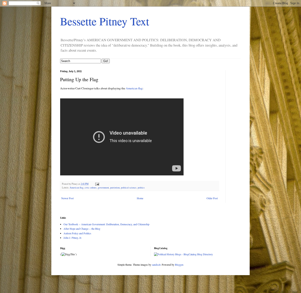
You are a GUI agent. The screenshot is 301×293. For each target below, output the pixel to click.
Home (140, 198)
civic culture (91, 187)
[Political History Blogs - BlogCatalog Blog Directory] (183, 254)
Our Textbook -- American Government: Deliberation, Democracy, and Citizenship (106, 224)
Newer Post (67, 198)
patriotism (115, 187)
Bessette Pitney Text (104, 21)
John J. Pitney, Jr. (72, 237)
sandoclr (156, 264)
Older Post (212, 198)
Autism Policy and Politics (77, 233)
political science (128, 187)
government (103, 187)
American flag (134, 88)
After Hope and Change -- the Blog (81, 228)
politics (141, 187)
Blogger (179, 264)
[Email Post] (97, 183)
